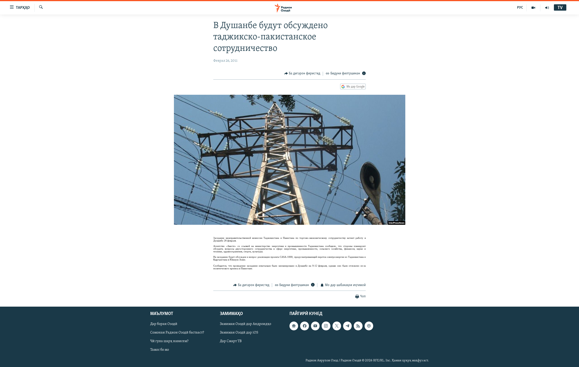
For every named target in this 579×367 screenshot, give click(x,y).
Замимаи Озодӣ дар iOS (239, 333)
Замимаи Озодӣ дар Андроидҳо (245, 324)
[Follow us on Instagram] (326, 326)
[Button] (302, 74)
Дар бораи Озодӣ (163, 324)
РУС (520, 7)
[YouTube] (533, 7)
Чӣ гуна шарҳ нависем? (169, 341)
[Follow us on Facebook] (304, 326)
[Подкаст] (369, 326)
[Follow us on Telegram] (347, 326)
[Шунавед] (547, 7)
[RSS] (358, 326)
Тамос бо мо (159, 350)
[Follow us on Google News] (294, 326)
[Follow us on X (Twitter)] (336, 326)
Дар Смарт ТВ (231, 341)
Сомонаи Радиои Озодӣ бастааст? (177, 333)
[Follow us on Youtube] (315, 326)
